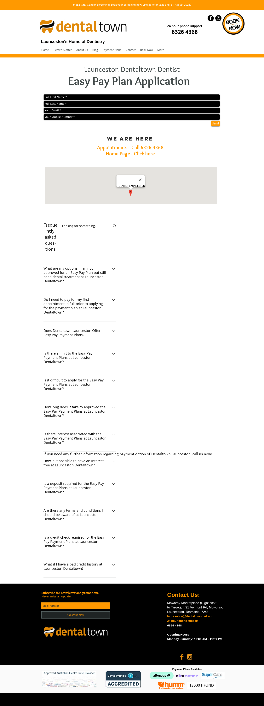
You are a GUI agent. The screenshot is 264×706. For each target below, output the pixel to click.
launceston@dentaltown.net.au (189, 616)
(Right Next (208, 603)
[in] (190, 657)
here (150, 154)
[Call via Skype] (202, 657)
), (181, 607)
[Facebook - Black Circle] (211, 18)
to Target (173, 607)
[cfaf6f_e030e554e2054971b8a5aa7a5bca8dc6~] (182, 657)
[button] (111, 50)
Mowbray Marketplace (183, 603)
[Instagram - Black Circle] (218, 18)
